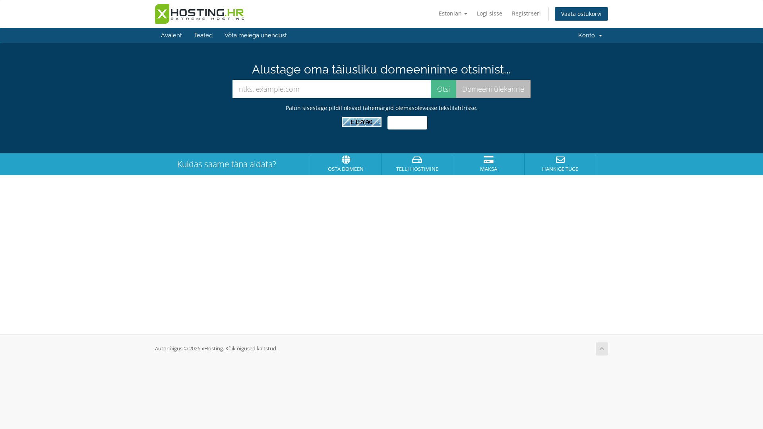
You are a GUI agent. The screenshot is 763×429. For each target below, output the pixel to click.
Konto (588, 35)
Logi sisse (489, 13)
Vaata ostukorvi (581, 13)
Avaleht (171, 35)
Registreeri (526, 13)
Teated (203, 35)
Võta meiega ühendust (256, 35)
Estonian (451, 13)
